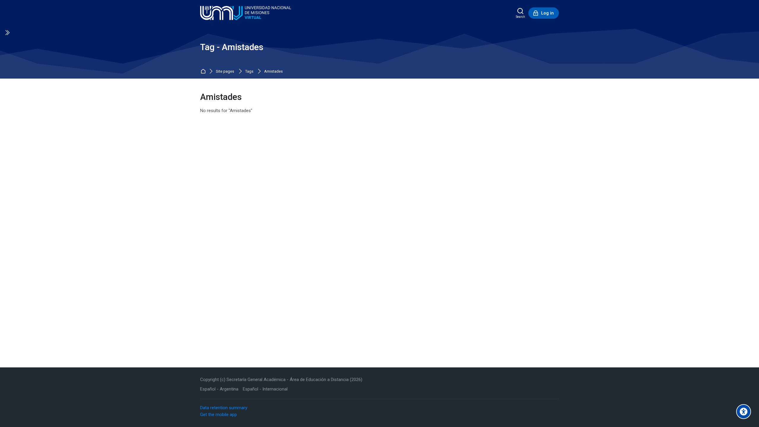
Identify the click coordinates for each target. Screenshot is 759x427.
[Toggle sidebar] (7, 32)
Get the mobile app (218, 414)
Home (204, 71)
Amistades (273, 72)
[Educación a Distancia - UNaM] (245, 13)
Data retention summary (223, 407)
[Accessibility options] (743, 411)
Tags (249, 72)
